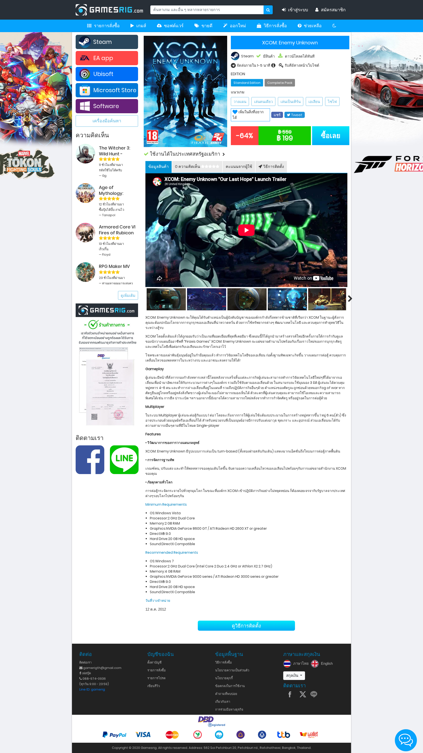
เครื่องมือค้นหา (107, 121)
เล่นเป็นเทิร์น (291, 101)
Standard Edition (247, 82)
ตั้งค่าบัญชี (154, 662)
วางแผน (240, 101)
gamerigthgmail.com (101, 667)
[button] (246, 154)
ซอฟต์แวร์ (174, 25)
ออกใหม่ (238, 25)
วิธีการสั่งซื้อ (275, 25)
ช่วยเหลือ (313, 25)
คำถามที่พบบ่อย (226, 693)
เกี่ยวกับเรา (222, 701)
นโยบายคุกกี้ (224, 678)
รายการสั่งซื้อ (107, 25)
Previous (145, 298)
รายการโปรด (156, 678)
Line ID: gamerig (92, 689)
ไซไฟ (332, 101)
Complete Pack (279, 82)
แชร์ (277, 114)
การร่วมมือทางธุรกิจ (229, 709)
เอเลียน (314, 101)
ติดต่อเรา (85, 662)
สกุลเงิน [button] (292, 675)
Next (347, 298)
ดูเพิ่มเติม (128, 295)
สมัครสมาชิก (333, 9)
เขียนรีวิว (153, 686)
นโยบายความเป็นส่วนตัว (232, 670)
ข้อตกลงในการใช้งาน (230, 686)
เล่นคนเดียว (263, 101)
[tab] (158, 167)
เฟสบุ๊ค (86, 673)
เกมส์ (141, 25)
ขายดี (206, 25)
